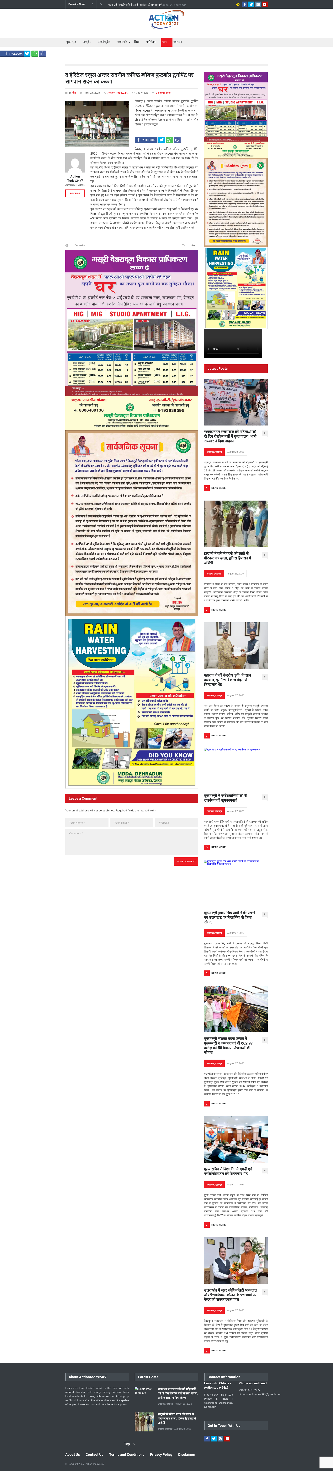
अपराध (210, 573)
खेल (164, 42)
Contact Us (94, 1454)
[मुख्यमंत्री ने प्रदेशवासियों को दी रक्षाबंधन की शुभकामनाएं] (232, 768)
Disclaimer (186, 1454)
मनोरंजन (151, 42)
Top (127, 1444)
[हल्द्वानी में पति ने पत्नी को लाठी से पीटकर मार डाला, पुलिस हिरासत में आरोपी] (236, 524)
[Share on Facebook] (14, 53)
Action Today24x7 (118, 92)
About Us (72, 1454)
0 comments (163, 92)
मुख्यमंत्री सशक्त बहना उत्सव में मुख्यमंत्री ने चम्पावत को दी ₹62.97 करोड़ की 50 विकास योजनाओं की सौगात (228, 1045)
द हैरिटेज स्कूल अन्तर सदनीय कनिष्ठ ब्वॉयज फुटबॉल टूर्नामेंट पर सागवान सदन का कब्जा (129, 78)
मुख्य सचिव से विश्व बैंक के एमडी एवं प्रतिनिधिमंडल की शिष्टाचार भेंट (228, 1171)
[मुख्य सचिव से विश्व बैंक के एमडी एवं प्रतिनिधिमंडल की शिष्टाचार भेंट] (236, 1139)
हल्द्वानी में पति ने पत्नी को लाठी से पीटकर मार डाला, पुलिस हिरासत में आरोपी (227, 558)
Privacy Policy (161, 1454)
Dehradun (80, 245)
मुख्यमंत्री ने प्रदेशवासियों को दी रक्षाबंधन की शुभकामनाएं (225, 798)
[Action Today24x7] (75, 163)
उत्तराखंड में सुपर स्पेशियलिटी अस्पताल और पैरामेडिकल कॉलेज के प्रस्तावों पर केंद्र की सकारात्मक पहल (230, 1295)
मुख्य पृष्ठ (71, 42)
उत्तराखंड (122, 42)
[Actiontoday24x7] (166, 23)
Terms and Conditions (126, 1454)
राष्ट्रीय (87, 42)
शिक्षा (137, 42)
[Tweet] (27, 53)
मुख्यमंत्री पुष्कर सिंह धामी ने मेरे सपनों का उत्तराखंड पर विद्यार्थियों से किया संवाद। (146, 4)
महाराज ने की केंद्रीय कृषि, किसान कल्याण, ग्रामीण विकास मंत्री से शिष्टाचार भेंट (227, 680)
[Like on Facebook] (42, 53)
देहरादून (218, 452)
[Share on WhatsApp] (34, 53)
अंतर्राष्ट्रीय (104, 42)
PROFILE (75, 193)
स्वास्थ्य (177, 42)
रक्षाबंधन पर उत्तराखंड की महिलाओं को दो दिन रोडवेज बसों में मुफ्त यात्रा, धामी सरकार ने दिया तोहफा (230, 436)
